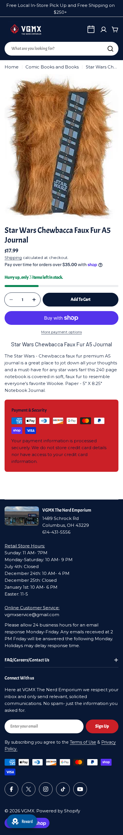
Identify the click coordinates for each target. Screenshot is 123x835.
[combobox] (61, 49)
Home (12, 67)
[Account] (103, 29)
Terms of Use (83, 742)
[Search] (110, 48)
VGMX (27, 811)
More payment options (61, 332)
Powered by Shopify (58, 811)
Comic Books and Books (52, 67)
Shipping (13, 257)
